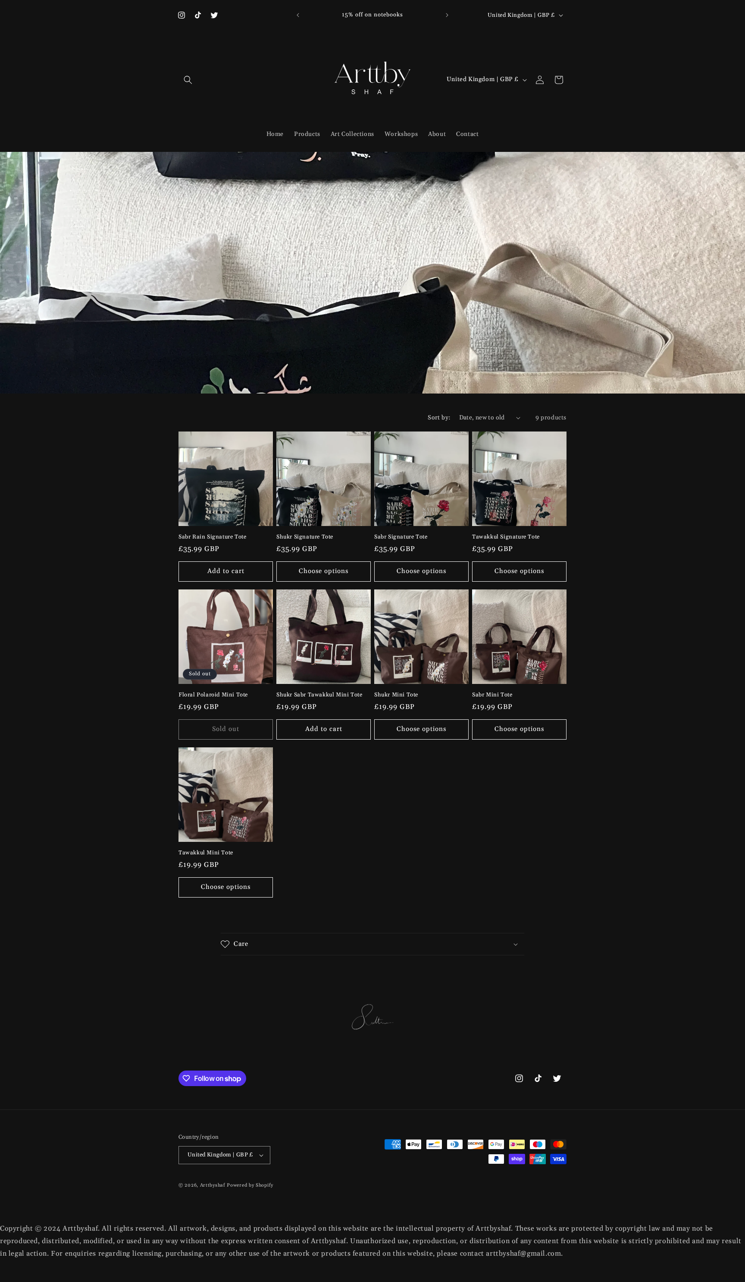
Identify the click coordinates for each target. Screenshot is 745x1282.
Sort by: (439, 418)
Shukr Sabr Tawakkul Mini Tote (319, 694)
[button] (187, 79)
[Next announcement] (447, 15)
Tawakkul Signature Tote (506, 536)
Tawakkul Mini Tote (205, 852)
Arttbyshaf (212, 1185)
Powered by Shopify (250, 1185)
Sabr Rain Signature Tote (212, 536)
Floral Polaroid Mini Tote (213, 694)
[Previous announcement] (297, 15)
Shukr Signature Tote (304, 536)
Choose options (323, 571)
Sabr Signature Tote (400, 536)
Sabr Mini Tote (492, 694)
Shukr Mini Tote (396, 694)
